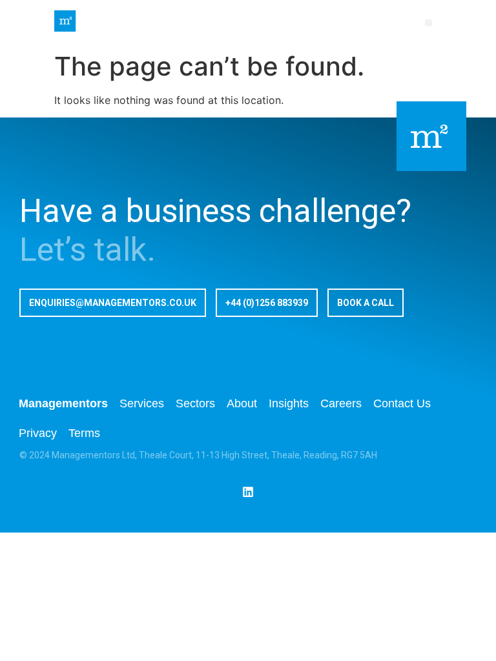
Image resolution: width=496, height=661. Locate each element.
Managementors (63, 403)
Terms (84, 433)
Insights (289, 403)
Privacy (38, 433)
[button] (428, 22)
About (242, 403)
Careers (341, 403)
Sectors (195, 403)
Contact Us (402, 403)
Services (141, 403)
